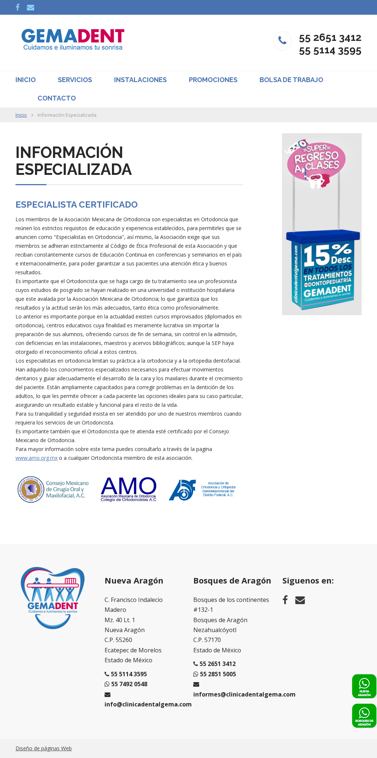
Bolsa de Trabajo (291, 80)
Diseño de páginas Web (43, 748)
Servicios (75, 80)
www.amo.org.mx (36, 457)
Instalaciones (140, 80)
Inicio (25, 80)
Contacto (57, 98)
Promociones (213, 80)
